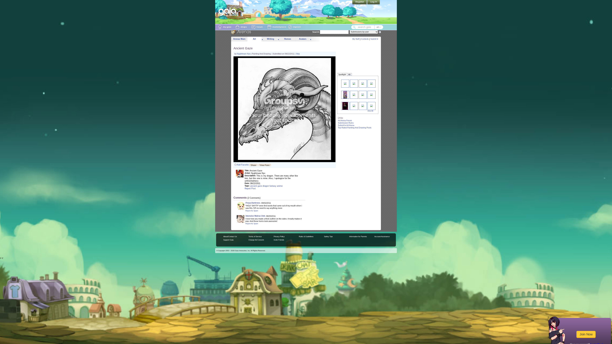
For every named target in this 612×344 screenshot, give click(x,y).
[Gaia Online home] (228, 11)
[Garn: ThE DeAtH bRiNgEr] (345, 106)
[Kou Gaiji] (345, 83)
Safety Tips (328, 236)
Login (373, 2)
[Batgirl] (362, 94)
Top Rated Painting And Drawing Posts (354, 128)
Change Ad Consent (256, 240)
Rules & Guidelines (306, 236)
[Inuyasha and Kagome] (371, 105)
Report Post (250, 188)
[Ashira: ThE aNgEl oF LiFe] (354, 105)
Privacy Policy (279, 236)
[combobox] (367, 27)
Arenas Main (239, 39)
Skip (298, 54)
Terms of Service (255, 236)
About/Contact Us (230, 236)
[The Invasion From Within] (354, 83)
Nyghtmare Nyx (244, 54)
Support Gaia (228, 240)
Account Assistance (382, 236)
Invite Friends (279, 240)
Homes (287, 39)
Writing (270, 39)
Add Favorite (243, 165)
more (262, 39)
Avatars (302, 39)
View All (370, 111)
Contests (365, 39)
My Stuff (355, 39)
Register (359, 2)
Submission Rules (346, 123)
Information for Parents (358, 236)
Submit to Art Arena (346, 125)
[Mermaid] (345, 94)
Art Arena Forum (345, 120)
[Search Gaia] (354, 27)
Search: (316, 32)
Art (254, 39)
